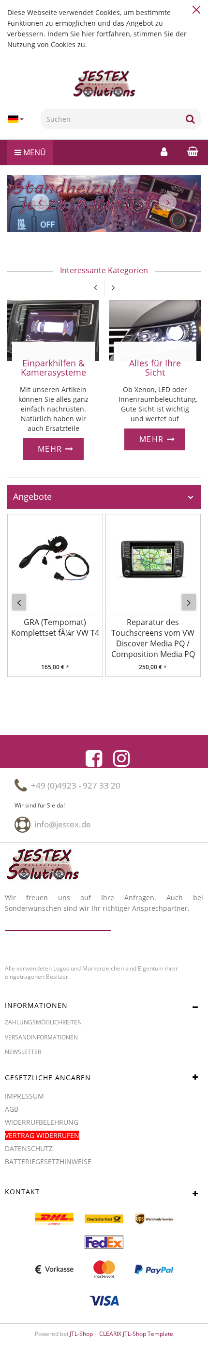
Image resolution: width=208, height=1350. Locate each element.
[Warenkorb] (190, 151)
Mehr (51, 449)
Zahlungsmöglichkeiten (43, 1022)
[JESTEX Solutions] (104, 84)
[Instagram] (121, 758)
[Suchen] (190, 119)
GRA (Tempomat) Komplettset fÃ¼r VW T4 (55, 627)
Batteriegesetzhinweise (48, 1161)
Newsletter (23, 1052)
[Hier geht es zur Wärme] (155, 329)
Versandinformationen (41, 1037)
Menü (33, 152)
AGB (11, 1109)
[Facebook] (94, 758)
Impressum (24, 1096)
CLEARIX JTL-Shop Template (136, 1334)
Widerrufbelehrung (41, 1122)
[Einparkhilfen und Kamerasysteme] (53, 329)
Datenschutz (29, 1148)
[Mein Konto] (164, 151)
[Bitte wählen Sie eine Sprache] (20, 119)
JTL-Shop (81, 1334)
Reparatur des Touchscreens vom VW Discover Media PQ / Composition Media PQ (153, 638)
